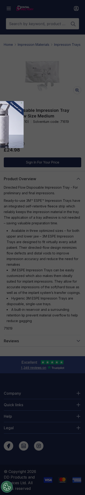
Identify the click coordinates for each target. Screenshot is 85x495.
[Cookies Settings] (7, 487)
